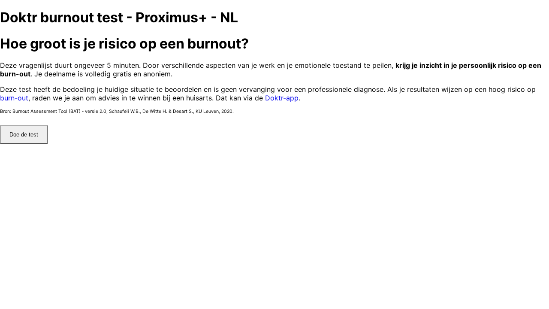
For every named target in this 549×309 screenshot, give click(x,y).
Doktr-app (282, 98)
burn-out (14, 98)
